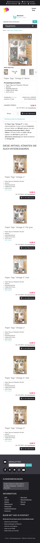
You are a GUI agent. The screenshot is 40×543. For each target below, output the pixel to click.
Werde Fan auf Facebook (11, 522)
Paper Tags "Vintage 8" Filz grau (19, 227)
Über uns (23, 502)
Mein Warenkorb (12, 3)
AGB (5, 497)
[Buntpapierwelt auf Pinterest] (9, 468)
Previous (4, 72)
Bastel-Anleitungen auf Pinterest (12, 524)
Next (36, 72)
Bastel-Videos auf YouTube (11, 530)
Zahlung (6, 502)
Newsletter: (15, 462)
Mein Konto (24, 497)
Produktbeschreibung (14, 119)
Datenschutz (7, 506)
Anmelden (32, 3)
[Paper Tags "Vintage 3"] (20, 415)
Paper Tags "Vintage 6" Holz (17, 378)
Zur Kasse (23, 3)
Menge (9, 113)
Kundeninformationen (10, 508)
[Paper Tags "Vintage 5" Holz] (20, 264)
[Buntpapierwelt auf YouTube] (23, 468)
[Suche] (35, 21)
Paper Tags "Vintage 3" (15, 428)
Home (4, 30)
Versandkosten (32, 108)
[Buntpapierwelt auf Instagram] (19, 468)
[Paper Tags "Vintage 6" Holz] (20, 365)
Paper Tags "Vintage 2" (15, 328)
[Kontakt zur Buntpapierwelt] (14, 468)
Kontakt (23, 504)
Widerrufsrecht (8, 504)
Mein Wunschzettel (29, 2)
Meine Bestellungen (26, 499)
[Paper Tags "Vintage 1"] (20, 164)
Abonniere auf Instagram (10, 526)
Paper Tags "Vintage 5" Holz (17, 277)
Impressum (7, 511)
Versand (6, 499)
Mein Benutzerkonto (14, 2)
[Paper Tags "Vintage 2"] (20, 315)
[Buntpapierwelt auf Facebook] (5, 468)
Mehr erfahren (8, 190)
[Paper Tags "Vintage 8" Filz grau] (20, 214)
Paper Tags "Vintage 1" (15, 177)
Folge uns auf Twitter (9, 528)
